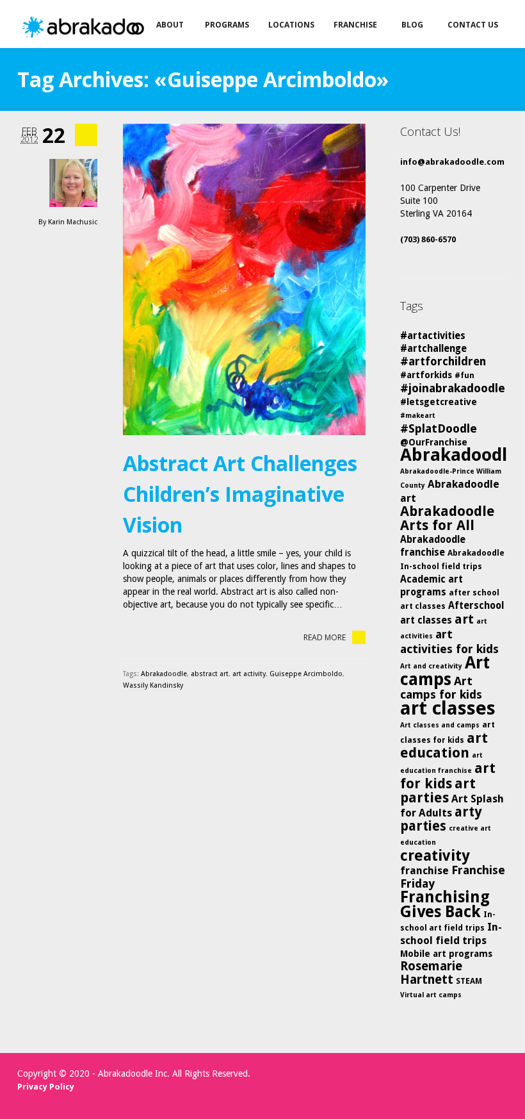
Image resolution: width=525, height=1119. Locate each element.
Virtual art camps (431, 995)
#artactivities (432, 336)
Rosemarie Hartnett (431, 973)
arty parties (441, 819)
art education (444, 745)
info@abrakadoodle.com (452, 162)
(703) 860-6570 (428, 239)
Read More (324, 637)
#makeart (417, 415)
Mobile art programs (446, 954)
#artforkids (426, 375)
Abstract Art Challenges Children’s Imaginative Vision (240, 493)
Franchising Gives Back (445, 904)
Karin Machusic (72, 222)
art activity (249, 674)
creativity (435, 856)
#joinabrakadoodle (452, 388)
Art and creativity (431, 666)
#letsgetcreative (438, 402)
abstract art (210, 674)
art (464, 619)
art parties (438, 790)
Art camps (445, 670)
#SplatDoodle (438, 428)
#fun (464, 375)
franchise (424, 871)
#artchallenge (433, 348)
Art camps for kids (441, 687)
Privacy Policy (45, 1086)
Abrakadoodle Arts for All (447, 518)
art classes (448, 708)
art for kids (448, 776)
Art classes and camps (440, 725)
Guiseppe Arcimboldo (306, 674)
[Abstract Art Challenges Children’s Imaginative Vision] (244, 279)
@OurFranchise (433, 442)
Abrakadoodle (164, 674)
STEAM (469, 981)
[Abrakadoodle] (99, 27)
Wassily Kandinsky (153, 685)
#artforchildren (443, 361)
